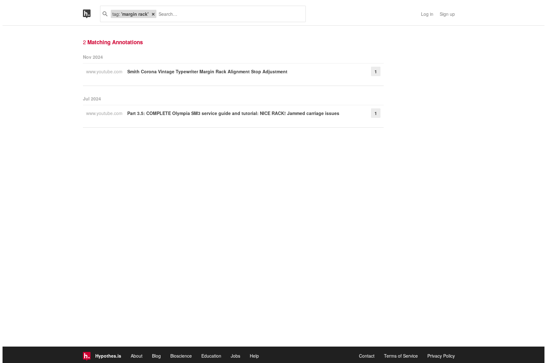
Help (254, 356)
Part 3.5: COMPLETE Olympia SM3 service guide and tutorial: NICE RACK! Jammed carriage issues (233, 113)
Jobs (235, 356)
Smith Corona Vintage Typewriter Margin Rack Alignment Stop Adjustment (207, 71)
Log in (427, 14)
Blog (156, 356)
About (136, 356)
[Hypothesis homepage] (91, 14)
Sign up (447, 14)
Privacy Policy (441, 356)
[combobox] (228, 14)
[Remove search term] (153, 14)
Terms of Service (401, 356)
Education (211, 356)
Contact (366, 356)
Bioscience (181, 356)
